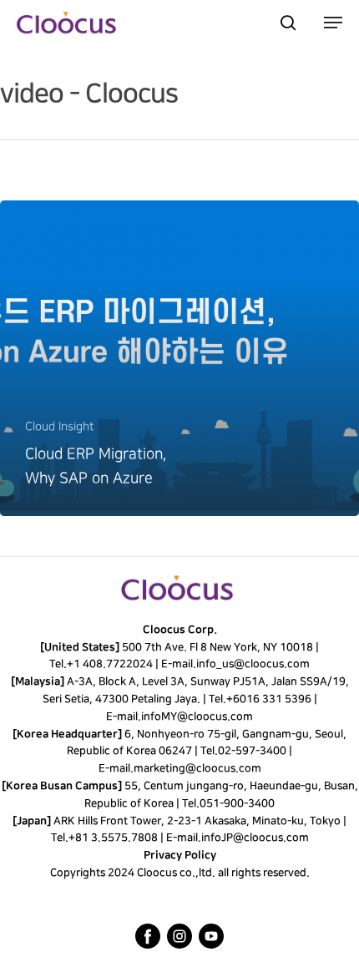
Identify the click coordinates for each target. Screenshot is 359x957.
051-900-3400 (237, 803)
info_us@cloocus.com (253, 664)
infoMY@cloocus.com (197, 716)
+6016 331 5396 (268, 699)
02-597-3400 (252, 751)
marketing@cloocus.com (196, 768)
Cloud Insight (59, 426)
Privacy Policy (180, 855)
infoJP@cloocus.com (255, 837)
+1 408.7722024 (110, 664)
